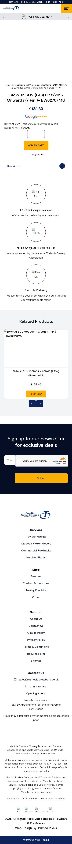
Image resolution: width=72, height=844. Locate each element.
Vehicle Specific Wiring (40, 85)
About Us (36, 618)
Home (7, 85)
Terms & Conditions (36, 646)
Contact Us (36, 625)
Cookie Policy (36, 632)
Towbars (36, 576)
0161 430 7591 (55, 1)
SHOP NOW (36, 394)
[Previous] (32, 403)
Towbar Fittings (36, 536)
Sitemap (36, 660)
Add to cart (36, 145)
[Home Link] (36, 515)
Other (36, 597)
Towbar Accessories (36, 583)
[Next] (39, 403)
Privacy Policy (36, 639)
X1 (60, 85)
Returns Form (36, 653)
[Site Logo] (11, 8)
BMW (55, 85)
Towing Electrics (20, 85)
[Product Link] (36, 348)
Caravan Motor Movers (36, 543)
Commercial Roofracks (36, 550)
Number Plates (36, 557)
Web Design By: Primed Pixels (36, 828)
